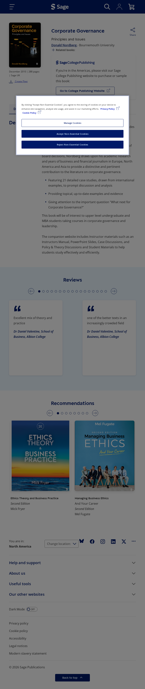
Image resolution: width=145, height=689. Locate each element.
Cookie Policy (29, 112)
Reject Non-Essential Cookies (72, 144)
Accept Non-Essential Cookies (73, 133)
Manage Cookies (72, 122)
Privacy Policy (107, 108)
